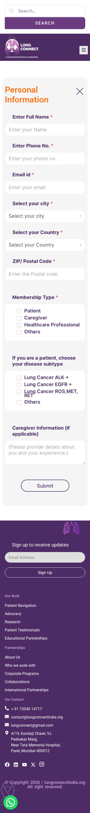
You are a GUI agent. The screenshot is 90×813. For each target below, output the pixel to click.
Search (45, 22)
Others (32, 332)
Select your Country (37, 232)
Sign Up (45, 572)
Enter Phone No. (32, 146)
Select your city (32, 203)
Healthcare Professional (52, 325)
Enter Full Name (32, 117)
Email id (23, 175)
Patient (32, 311)
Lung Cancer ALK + (46, 377)
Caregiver (35, 318)
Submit (45, 486)
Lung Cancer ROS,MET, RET (51, 393)
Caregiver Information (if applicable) (41, 431)
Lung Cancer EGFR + (48, 384)
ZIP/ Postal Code (33, 261)
